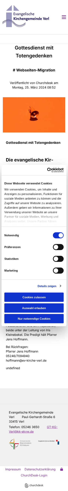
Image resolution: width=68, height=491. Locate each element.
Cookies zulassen (34, 297)
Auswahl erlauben (34, 307)
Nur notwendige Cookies (34, 318)
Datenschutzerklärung (40, 469)
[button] (59, 17)
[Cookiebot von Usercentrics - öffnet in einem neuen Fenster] (48, 170)
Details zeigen (47, 285)
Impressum (13, 469)
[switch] (58, 247)
